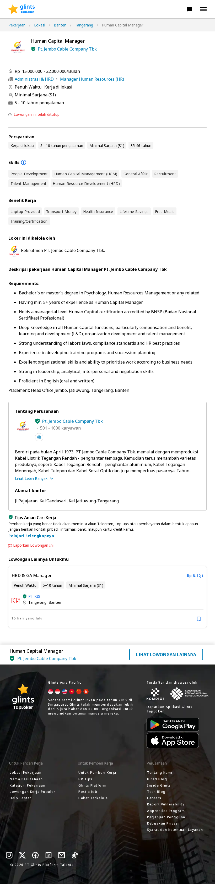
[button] (189, 9)
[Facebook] (35, 855)
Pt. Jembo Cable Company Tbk (67, 49)
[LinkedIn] (48, 855)
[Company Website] (39, 437)
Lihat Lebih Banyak (31, 478)
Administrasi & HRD (34, 79)
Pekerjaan (16, 25)
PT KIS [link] (34, 596)
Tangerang (84, 25)
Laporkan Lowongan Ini (33, 545)
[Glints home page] (21, 9)
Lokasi (39, 25)
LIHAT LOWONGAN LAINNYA (166, 654)
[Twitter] (22, 855)
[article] (107, 597)
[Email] (61, 855)
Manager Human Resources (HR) (92, 79)
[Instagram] (9, 855)
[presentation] (21, 9)
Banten (60, 25)
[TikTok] (74, 855)
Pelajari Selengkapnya (31, 535)
